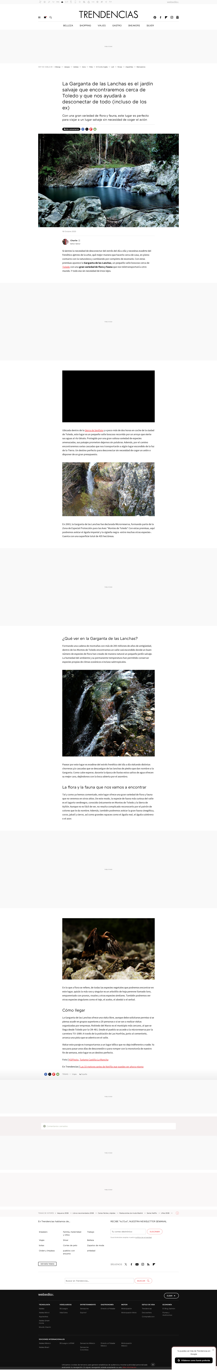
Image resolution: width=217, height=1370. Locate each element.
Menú (39, 17)
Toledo (66, 266)
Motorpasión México (126, 1344)
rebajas (67, 67)
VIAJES (102, 25)
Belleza (90, 1240)
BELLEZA (68, 25)
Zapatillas (129, 67)
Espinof (83, 1312)
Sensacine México (87, 1343)
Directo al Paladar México (108, 1344)
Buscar (51, 17)
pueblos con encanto (69, 1252)
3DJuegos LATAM (67, 1343)
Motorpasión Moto (129, 1312)
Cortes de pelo (70, 1245)
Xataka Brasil (44, 1347)
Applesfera (43, 1316)
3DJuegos (64, 1308)
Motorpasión (126, 1308)
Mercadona (141, 67)
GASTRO (117, 25)
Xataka (41, 1308)
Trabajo (90, 1232)
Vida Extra (63, 1312)
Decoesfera (146, 1312)
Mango (58, 67)
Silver (65, 1240)
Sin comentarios (72, 129)
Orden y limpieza (47, 1250)
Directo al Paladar (108, 1308)
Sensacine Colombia (84, 1348)
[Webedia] (46, 1294)
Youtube (137, 1264)
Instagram (172, 17)
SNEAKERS (134, 25)
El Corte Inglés (102, 67)
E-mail (94, 129)
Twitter (86, 129)
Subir (169, 1296)
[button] (75, 240)
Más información (129, 1367)
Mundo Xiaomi (45, 1327)
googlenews (177, 17)
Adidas (75, 67)
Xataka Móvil (44, 1312)
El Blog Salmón (168, 1308)
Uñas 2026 (165, 1213)
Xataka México (45, 1343)
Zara (84, 67)
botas (41, 1245)
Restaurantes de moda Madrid (131, 1213)
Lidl (112, 67)
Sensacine (84, 1308)
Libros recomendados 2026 (83, 1213)
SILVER (150, 25)
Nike (91, 67)
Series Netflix (152, 1213)
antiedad (91, 1250)
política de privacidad (143, 1237)
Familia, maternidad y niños (72, 1233)
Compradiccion (148, 1316)
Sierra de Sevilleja (94, 430)
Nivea (120, 67)
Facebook (160, 17)
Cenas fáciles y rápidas (107, 1213)
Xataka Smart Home (44, 1321)
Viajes (74, 1074)
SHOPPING (85, 25)
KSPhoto (73, 1059)
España (84, 1074)
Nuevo (45, 17)
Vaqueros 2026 (63, 1213)
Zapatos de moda (95, 1245)
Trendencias (147, 1308)
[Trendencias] (108, 14)
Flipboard (166, 17)
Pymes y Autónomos (167, 1313)
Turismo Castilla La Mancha (94, 1059)
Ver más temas (47, 1264)
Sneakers (43, 1232)
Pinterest (155, 17)
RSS (148, 1264)
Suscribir (155, 1231)
